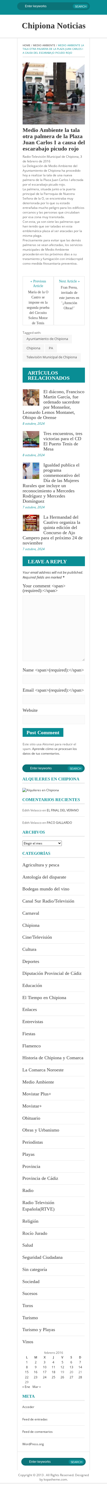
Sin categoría (34, 1269)
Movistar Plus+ (36, 1093)
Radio (28, 1190)
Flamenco (31, 1045)
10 (44, 1367)
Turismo (30, 1317)
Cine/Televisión (37, 937)
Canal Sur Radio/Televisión (48, 901)
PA (51, 348)
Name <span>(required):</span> (53, 670)
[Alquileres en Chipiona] (40, 789)
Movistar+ (32, 1106)
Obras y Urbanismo (40, 1130)
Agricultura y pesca (40, 864)
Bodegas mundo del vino (45, 888)
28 (80, 1377)
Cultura (29, 949)
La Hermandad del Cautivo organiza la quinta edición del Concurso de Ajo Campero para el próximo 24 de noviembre (53, 530)
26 (62, 1377)
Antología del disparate (44, 877)
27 (71, 1377)
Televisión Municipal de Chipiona (51, 357)
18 (53, 1372)
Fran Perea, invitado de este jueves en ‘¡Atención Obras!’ (69, 298)
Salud (27, 1245)
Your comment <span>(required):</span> (44, 588)
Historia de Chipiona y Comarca (52, 1057)
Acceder (28, 1407)
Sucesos (29, 1293)
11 (53, 1367)
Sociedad (30, 1281)
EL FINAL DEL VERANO (63, 810)
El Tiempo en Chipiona (44, 997)
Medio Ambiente (44, 45)
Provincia (31, 1166)
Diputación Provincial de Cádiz (52, 973)
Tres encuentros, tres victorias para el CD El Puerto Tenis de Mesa (62, 441)
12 (62, 1367)
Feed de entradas (35, 1419)
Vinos (27, 1341)
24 (44, 1377)
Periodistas (32, 1142)
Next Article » (69, 281)
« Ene (26, 1387)
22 (27, 1377)
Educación (32, 985)
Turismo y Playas (38, 1329)
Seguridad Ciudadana (42, 1257)
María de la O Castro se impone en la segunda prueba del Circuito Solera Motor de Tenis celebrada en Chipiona (38, 312)
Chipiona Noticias (53, 25)
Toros (27, 1305)
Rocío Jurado (34, 1233)
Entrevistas (32, 1021)
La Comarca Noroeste (43, 1069)
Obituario (31, 1118)
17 (44, 1372)
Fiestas (28, 1033)
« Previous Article (38, 283)
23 (35, 1377)
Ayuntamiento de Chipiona (47, 338)
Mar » (36, 1387)
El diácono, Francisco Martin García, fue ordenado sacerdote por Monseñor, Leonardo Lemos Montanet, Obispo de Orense (53, 404)
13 (71, 1367)
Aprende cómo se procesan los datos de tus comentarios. (50, 751)
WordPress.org (33, 1444)
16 (35, 1372)
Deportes (30, 961)
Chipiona (33, 348)
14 (80, 1367)
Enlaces (29, 1009)
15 (27, 1372)
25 (53, 1377)
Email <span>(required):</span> (53, 690)
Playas (28, 1154)
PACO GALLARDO (59, 822)
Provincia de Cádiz (40, 1178)
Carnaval (30, 913)
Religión (30, 1221)
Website (30, 710)
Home (26, 45)
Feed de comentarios (37, 1431)
